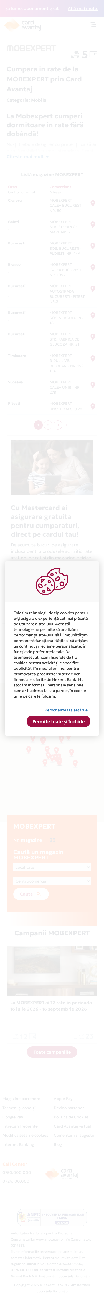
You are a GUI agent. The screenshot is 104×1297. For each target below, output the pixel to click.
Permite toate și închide (58, 721)
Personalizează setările (66, 710)
